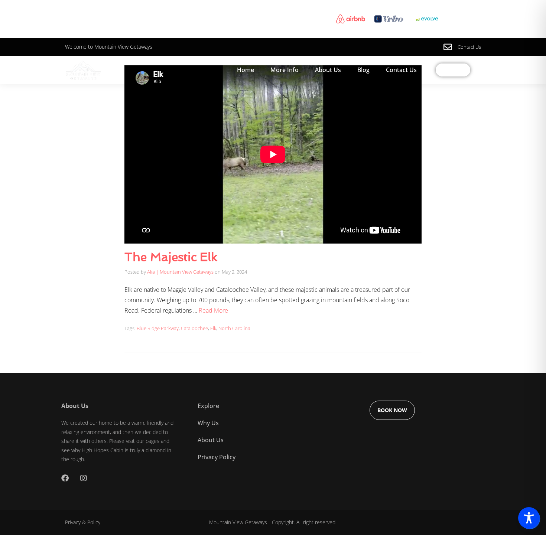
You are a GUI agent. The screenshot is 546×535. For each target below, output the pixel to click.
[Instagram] (83, 478)
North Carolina (234, 328)
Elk (213, 328)
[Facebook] (65, 478)
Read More (213, 310)
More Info (284, 70)
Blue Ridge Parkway (158, 328)
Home (245, 70)
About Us (328, 70)
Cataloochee (194, 328)
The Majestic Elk (170, 257)
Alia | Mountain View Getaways (180, 271)
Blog (363, 70)
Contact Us (401, 70)
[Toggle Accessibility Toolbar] (528, 517)
